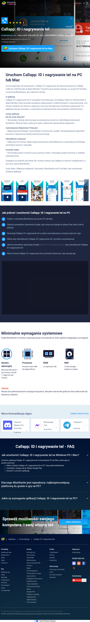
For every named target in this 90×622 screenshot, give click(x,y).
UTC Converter (31, 602)
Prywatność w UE (48, 614)
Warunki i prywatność (7, 614)
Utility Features (31, 599)
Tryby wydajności (32, 584)
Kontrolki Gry (31, 552)
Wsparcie (76, 549)
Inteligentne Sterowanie (34, 578)
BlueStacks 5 (5, 555)
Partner (51, 555)
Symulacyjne (5, 585)
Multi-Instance (31, 560)
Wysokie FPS (31, 592)
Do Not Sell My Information (62, 614)
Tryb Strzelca (31, 555)
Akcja (3, 575)
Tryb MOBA (30, 557)
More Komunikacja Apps (16, 413)
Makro (29, 568)
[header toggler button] (87, 3)
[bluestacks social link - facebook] (83, 563)
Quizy (3, 588)
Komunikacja (8, 35)
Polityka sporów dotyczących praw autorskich (28, 614)
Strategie (4, 577)
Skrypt (29, 589)
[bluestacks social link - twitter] (74, 568)
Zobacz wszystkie (80, 413)
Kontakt (52, 557)
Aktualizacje (76, 552)
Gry (2, 569)
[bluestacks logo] (9, 3)
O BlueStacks (53, 552)
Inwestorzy (53, 560)
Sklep (3, 557)
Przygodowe (5, 580)
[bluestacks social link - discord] (74, 563)
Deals (3, 560)
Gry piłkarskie (5, 590)
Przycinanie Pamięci (33, 586)
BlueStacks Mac (6, 552)
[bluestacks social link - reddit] (79, 563)
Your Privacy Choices (47, 621)
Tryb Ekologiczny (32, 571)
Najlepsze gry (5, 572)
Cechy (29, 549)
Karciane (4, 582)
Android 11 (4, 563)
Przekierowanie (32, 581)
